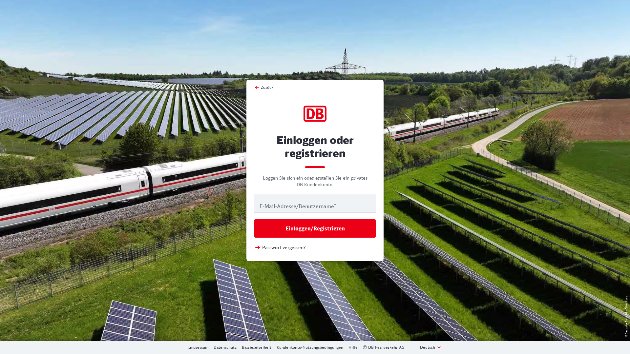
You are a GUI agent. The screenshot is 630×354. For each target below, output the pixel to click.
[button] (431, 347)
